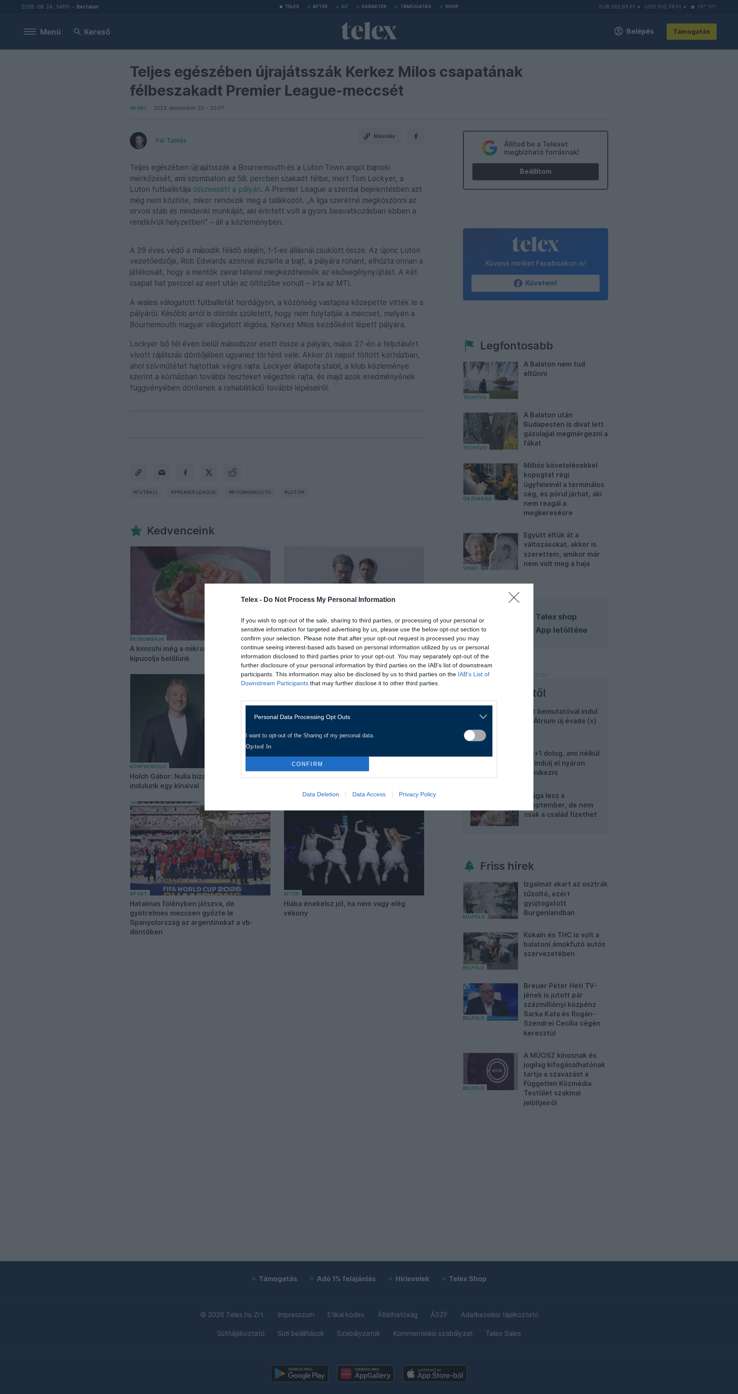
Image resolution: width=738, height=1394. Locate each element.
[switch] (475, 735)
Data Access (369, 794)
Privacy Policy (417, 794)
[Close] (517, 600)
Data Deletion (320, 794)
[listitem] (366, 716)
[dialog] (369, 697)
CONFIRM (307, 764)
